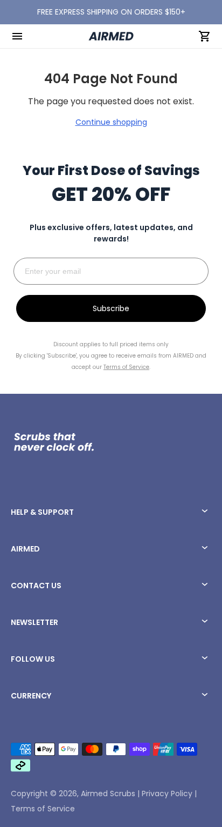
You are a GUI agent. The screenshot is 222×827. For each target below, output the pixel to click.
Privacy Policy (167, 793)
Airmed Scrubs (108, 793)
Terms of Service (43, 808)
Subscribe (111, 308)
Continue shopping (111, 122)
